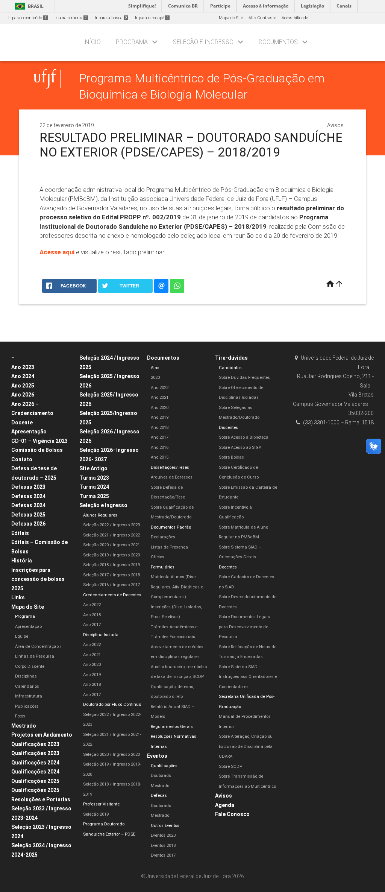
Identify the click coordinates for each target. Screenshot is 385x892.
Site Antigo (93, 468)
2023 (155, 377)
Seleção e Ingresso (203, 42)
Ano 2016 (159, 447)
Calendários (27, 686)
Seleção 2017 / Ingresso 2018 (111, 575)
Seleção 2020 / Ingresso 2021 (111, 544)
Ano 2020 (92, 664)
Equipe (21, 636)
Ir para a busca (111, 17)
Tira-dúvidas (231, 358)
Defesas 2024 (28, 496)
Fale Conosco (232, 814)
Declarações (163, 537)
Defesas (159, 795)
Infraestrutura (28, 696)
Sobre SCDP (230, 766)
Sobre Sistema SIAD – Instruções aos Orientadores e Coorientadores (248, 676)
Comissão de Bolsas (37, 450)
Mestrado (23, 726)
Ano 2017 (92, 624)
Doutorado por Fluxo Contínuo (112, 704)
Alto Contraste (262, 17)
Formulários (162, 567)
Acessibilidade (295, 17)
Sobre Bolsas (231, 457)
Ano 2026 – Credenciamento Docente (32, 413)
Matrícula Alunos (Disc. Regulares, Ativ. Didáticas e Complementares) (177, 586)
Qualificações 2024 (35, 763)
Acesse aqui (56, 252)
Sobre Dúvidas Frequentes (244, 377)
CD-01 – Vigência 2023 (39, 441)
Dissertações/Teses (170, 467)
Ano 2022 (92, 604)
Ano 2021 (92, 654)
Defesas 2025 (28, 515)
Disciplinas (26, 676)
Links (18, 597)
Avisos (335, 125)
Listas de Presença (169, 547)
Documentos (278, 42)
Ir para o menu (71, 17)
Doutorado (161, 775)
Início (92, 42)
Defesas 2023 (28, 487)
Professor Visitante (101, 804)
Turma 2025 (94, 496)
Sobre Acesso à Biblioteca (243, 437)
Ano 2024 (22, 376)
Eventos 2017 (163, 855)
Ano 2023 (22, 367)
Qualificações (164, 765)
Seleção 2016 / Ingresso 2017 (111, 584)
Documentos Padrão (171, 527)
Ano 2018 (92, 614)
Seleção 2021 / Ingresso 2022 (111, 535)
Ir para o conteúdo (27, 17)
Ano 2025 (22, 386)
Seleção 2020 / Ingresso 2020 (111, 754)
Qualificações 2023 (35, 744)
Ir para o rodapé (151, 17)
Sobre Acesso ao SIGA (240, 447)
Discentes (228, 427)
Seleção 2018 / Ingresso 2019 (111, 564)
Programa (132, 42)
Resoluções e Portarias (40, 799)
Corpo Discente (29, 666)
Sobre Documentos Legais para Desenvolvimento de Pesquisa (244, 626)
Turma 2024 (94, 487)
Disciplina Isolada (100, 634)
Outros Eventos (165, 825)
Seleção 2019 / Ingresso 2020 (111, 555)
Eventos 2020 (163, 835)
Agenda (224, 805)
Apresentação (29, 432)
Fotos (20, 716)
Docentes (228, 567)
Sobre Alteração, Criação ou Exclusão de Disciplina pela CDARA (246, 746)
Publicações (27, 706)
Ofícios (157, 557)
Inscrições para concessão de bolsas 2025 (38, 579)
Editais (20, 533)
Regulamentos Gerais (172, 726)
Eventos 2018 (163, 845)
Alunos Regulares (100, 515)
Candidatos (230, 367)
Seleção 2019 (96, 814)
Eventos (157, 756)
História (21, 561)
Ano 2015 (159, 457)
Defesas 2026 (28, 524)
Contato (21, 459)
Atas (155, 367)
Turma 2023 (94, 478)
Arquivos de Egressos (171, 477)
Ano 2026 (22, 395)
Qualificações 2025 (35, 781)
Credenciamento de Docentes (112, 595)
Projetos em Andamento (41, 735)
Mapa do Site (231, 17)
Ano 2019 (92, 674)
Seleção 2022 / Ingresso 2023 (111, 525)
